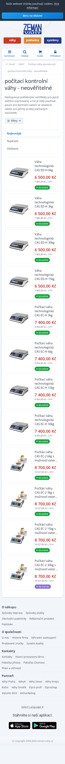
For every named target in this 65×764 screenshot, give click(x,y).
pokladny (32, 40)
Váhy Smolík (19, 687)
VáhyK (22, 681)
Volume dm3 (9, 693)
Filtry (14, 120)
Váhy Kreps (52, 681)
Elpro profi (35, 687)
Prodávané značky (12, 643)
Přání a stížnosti (11, 668)
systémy (53, 40)
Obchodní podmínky (14, 618)
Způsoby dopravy (12, 613)
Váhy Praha (8, 681)
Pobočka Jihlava (11, 662)
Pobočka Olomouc (34, 662)
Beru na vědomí (32, 15)
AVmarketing (27, 693)
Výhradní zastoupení (43, 637)
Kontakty (7, 656)
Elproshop (51, 687)
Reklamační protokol (41, 618)
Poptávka (7, 624)
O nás (5, 637)
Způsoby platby (35, 613)
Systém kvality (35, 643)
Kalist (5, 687)
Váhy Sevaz (35, 681)
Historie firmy (20, 637)
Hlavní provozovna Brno (29, 656)
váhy (12, 40)
